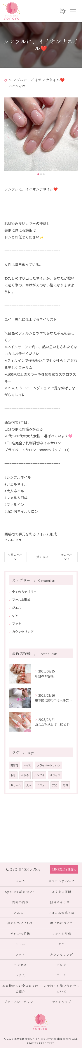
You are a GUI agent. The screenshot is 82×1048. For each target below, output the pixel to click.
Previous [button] (8, 136)
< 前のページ (15, 556)
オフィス (55, 775)
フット (16, 623)
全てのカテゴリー (24, 591)
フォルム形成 (12, 540)
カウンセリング (22, 631)
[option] (41, 134)
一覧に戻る (41, 557)
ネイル (27, 765)
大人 (28, 785)
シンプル (39, 775)
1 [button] (38, 174)
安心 (55, 785)
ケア (15, 615)
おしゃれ (15, 785)
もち (13, 775)
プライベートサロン (48, 765)
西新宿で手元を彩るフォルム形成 (30, 534)
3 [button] (44, 174)
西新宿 (14, 765)
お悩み (25, 775)
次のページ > (67, 556)
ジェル (16, 607)
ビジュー (42, 785)
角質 (65, 785)
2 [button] (41, 174)
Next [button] (73, 136)
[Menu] (73, 11)
